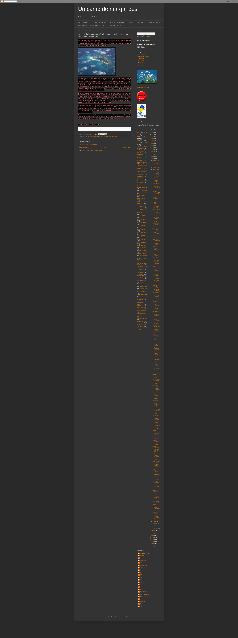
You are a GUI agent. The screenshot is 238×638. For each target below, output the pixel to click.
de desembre (156, 160)
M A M (141, 587)
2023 (152, 138)
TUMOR (139, 156)
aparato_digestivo (143, 163)
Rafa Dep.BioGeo (144, 594)
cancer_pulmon (141, 195)
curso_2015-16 (141, 242)
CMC (138, 143)
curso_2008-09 (141, 219)
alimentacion (140, 159)
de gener (155, 528)
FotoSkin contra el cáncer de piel (155, 492)
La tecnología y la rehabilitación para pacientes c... (155, 261)
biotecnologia (140, 182)
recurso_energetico (142, 310)
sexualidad (139, 318)
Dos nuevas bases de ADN (155, 225)
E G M (141, 562)
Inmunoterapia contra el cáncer (156, 376)
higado (141, 277)
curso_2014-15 (141, 239)
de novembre (156, 163)
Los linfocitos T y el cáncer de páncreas (155, 313)
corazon (139, 208)
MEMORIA (141, 148)
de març (155, 523)
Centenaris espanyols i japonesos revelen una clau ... (156, 242)
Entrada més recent (83, 147)
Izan (141, 577)
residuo (141, 315)
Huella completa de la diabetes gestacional (156, 269)
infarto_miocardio (143, 282)
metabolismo (103, 22)
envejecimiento (140, 266)
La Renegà (141, 60)
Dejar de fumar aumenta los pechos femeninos (155, 288)
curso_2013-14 (114, 136)
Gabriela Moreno (144, 570)
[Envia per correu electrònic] (99, 134)
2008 (152, 541)
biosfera (151, 22)
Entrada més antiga (126, 147)
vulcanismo (139, 329)
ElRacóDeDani (144, 565)
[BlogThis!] (101, 134)
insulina (142, 288)
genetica (112, 22)
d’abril (154, 521)
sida (146, 318)
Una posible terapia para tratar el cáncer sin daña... (155, 320)
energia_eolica (143, 255)
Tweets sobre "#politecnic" (143, 87)
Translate (149, 36)
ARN (138, 132)
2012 (152, 533)
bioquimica (86, 22)
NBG (141, 589)
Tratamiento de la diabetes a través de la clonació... (156, 395)
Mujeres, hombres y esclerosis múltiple (155, 432)
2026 (152, 132)
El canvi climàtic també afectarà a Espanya (155, 205)
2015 (152, 156)
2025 (152, 134)
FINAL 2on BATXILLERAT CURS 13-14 (156, 193)
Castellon (144, 145)
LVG (141, 584)
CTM (109, 136)
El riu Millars (141, 58)
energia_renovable (141, 258)
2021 (152, 143)
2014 (152, 158)
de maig (155, 173)
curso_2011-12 (141, 229)
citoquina (139, 204)
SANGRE (141, 151)
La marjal (140, 62)
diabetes (142, 252)
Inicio (78, 22)
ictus (138, 279)
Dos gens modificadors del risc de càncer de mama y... (156, 329)
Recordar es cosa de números (155, 254)
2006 (152, 546)
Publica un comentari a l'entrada (88, 144)
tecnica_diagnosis (141, 324)
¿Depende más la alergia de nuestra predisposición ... (156, 516)
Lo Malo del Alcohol (155, 236)
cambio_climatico (95, 25)
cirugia (138, 201)
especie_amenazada (141, 267)
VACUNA (139, 157)
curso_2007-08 (141, 216)
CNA (141, 558)
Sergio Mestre (143, 603)
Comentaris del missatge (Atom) (94, 150)
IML (141, 572)
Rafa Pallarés (143, 599)
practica (105, 25)
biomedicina (140, 177)
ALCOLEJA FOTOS (145, 553)
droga (138, 253)
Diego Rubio (143, 560)
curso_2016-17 (141, 245)
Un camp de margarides (107, 9)
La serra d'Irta (141, 64)
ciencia (142, 200)
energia (145, 253)
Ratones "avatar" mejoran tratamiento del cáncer (156, 388)
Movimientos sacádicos (155, 502)
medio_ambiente (82, 25)
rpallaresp (139, 316)
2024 (152, 136)
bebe (142, 173)
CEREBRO (140, 140)
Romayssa (142, 601)
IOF (141, 575)
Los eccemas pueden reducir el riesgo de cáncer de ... (155, 296)
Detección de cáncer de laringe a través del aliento (155, 403)
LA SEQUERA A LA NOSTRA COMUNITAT (156, 186)
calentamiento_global (95, 136)
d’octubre (155, 167)
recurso (158, 22)
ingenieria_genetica (142, 285)
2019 (152, 147)
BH (145, 132)
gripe (146, 275)
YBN (141, 606)
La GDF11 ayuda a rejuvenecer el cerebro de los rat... (156, 456)
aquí (98, 124)
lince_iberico (139, 289)
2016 (152, 154)
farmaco (142, 272)
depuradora (144, 249)
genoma (139, 275)
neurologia (139, 304)
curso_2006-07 (141, 212)
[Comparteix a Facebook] (104, 134)
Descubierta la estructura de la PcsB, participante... (156, 354)
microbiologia (121, 22)
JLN (141, 579)
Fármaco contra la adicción (155, 199)
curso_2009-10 (141, 222)
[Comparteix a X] (102, 134)
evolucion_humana (141, 271)
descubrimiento (143, 250)
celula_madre (141, 198)
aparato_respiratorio (141, 171)
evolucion (141, 269)
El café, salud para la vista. (155, 282)
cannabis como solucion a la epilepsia (156, 248)
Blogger (128, 616)
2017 (152, 151)
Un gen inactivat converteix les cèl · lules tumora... (155, 338)
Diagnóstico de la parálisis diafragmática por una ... (156, 472)
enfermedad (143, 260)
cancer (145, 188)
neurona (139, 305)
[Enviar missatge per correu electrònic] (96, 134)
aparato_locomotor (142, 165)
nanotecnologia (140, 302)
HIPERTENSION (143, 146)
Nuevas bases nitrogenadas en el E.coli (156, 381)
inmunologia (131, 22)
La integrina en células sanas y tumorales (155, 442)
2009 (152, 539)
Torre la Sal (141, 66)
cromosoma (140, 209)
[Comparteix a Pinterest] (106, 134)
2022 (152, 141)
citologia (94, 22)
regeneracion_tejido (141, 313)
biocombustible (140, 174)
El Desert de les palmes (144, 56)
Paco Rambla (143, 591)
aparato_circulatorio (142, 162)
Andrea (142, 555)
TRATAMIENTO (140, 154)
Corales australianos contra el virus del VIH (156, 449)
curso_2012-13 (141, 232)
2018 (152, 149)
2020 (152, 145)
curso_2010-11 (141, 226)
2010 (152, 537)
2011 (152, 535)
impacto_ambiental (141, 280)
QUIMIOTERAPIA (141, 149)
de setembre (156, 169)
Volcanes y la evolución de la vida (155, 498)
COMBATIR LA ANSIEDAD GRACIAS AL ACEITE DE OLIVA (156, 212)
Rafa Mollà (142, 596)
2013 (152, 531)
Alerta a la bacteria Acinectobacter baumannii (156, 231)
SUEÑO (139, 152)
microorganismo (140, 297)
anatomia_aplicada (115, 25)
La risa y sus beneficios (155, 478)
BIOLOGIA (141, 137)
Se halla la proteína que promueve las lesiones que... (155, 368)
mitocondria (140, 299)
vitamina (138, 327)
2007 (152, 544)
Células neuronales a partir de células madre (156, 410)
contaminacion (142, 22)
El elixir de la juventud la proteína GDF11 (155, 219)
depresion (144, 247)
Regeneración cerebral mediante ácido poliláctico (156, 464)
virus (141, 326)
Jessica (142, 582)
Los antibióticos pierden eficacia (156, 426)
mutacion (139, 301)
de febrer (155, 526)
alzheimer (139, 160)
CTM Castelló (141, 54)
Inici (105, 147)
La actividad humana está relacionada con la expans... (155, 178)
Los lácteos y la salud (155, 437)
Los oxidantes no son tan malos (156, 361)
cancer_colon (144, 190)
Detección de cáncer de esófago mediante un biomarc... (155, 419)
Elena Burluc (143, 567)
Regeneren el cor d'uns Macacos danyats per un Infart (156, 507)
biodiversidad (140, 176)
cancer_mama (143, 192)
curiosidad (139, 211)
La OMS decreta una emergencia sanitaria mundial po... (155, 305)
